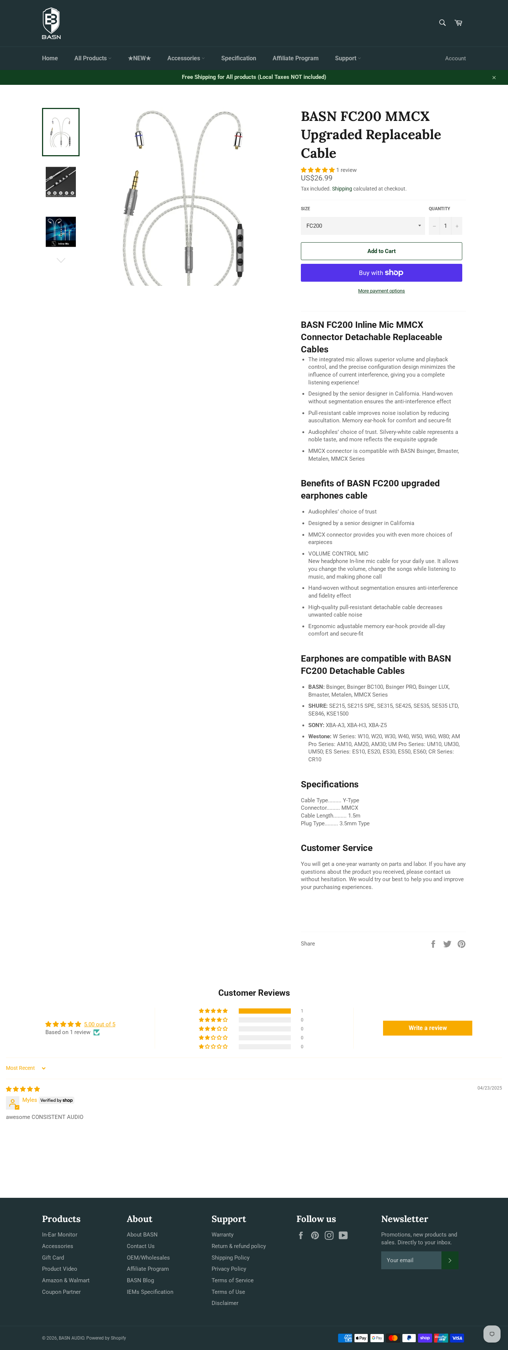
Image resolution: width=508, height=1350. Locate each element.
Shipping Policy (231, 1257)
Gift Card (53, 1257)
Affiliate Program (296, 58)
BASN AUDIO (71, 1338)
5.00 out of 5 (99, 1024)
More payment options (381, 291)
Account (455, 58)
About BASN (142, 1234)
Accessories (184, 58)
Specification (238, 58)
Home (50, 58)
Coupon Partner (61, 1292)
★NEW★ (139, 58)
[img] (23, 1089)
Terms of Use (228, 1292)
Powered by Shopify (106, 1338)
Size (305, 208)
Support (346, 58)
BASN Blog (140, 1280)
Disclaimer (225, 1303)
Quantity (439, 208)
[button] (318, 170)
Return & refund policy (239, 1246)
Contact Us (141, 1246)
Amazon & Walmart (66, 1280)
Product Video (59, 1269)
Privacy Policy (229, 1269)
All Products (91, 58)
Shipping (342, 189)
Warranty (223, 1234)
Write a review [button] (428, 1027)
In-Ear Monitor (59, 1234)
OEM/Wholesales (148, 1257)
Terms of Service (233, 1280)
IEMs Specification (150, 1292)
